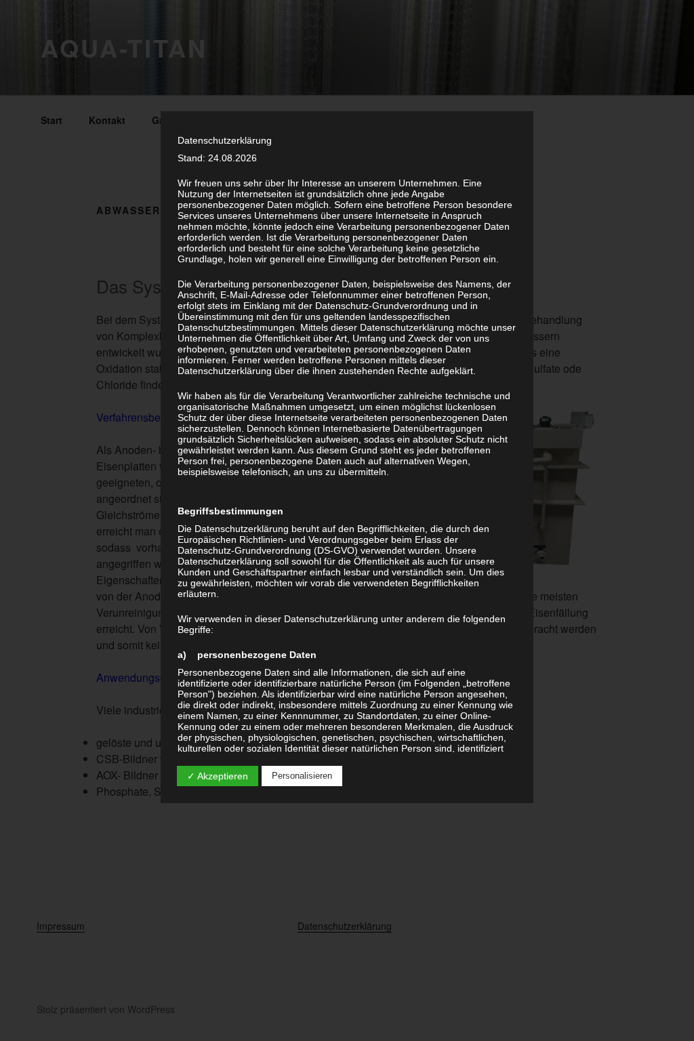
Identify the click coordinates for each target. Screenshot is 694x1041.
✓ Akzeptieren (217, 776)
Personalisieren (302, 776)
